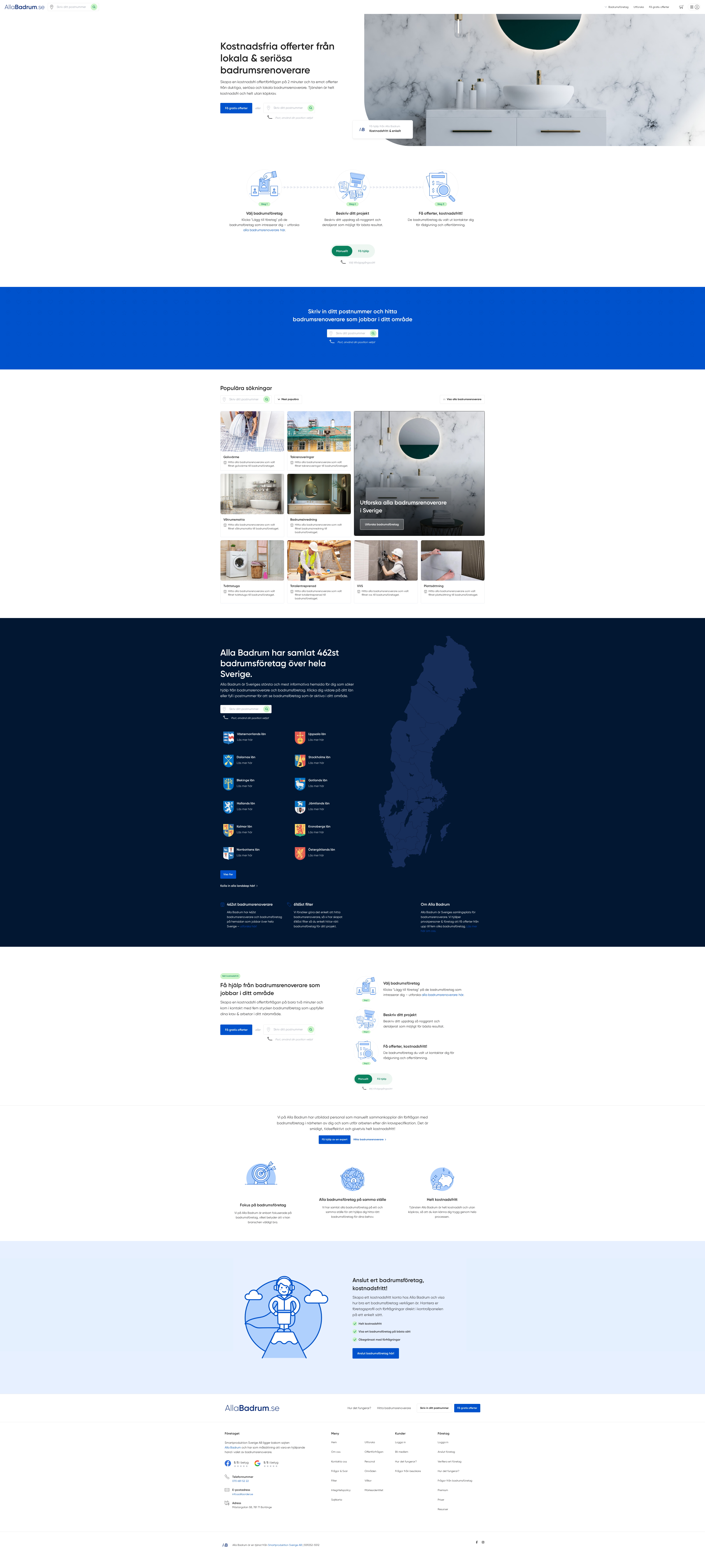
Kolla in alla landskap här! (237, 885)
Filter (334, 1480)
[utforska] (264, 188)
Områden (370, 1471)
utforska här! (248, 926)
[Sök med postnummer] (94, 7)
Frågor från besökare (408, 1471)
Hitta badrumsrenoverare (368, 1139)
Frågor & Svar (339, 1471)
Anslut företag (446, 1451)
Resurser (443, 1509)
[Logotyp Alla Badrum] (252, 1408)
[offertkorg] (441, 188)
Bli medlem (401, 1451)
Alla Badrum (233, 1447)
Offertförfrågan (374, 1451)
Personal (370, 1461)
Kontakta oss (339, 1461)
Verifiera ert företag (449, 1461)
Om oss (336, 1451)
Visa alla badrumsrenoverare (464, 399)
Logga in (400, 1442)
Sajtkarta (336, 1499)
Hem (334, 1442)
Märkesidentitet (374, 1490)
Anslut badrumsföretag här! (375, 1353)
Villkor (368, 1480)
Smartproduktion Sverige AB (285, 1544)
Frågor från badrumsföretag (455, 1480)
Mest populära (290, 399)
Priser (441, 1499)
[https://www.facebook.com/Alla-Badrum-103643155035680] (476, 1542)
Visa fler (228, 874)
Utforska (639, 7)
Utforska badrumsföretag (382, 524)
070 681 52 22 (240, 1480)
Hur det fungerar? (359, 1408)
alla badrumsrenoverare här (264, 230)
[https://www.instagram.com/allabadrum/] (483, 1542)
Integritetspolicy (340, 1490)
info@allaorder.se (242, 1494)
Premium (443, 1490)
